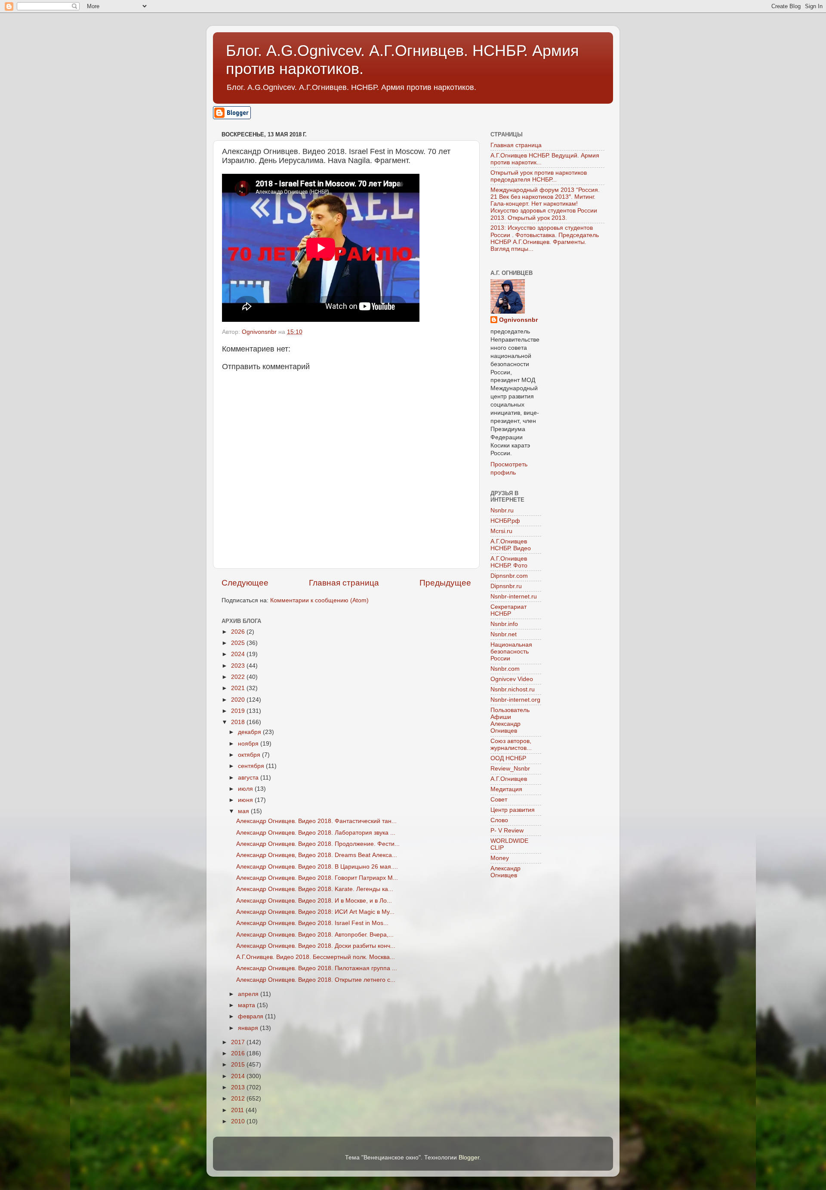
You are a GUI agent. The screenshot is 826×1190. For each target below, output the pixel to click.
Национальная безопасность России (511, 651)
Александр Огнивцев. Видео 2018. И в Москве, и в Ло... (314, 900)
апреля (249, 994)
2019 (239, 711)
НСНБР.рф (505, 521)
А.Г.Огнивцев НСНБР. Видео (510, 545)
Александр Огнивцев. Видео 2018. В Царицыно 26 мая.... (317, 866)
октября (250, 755)
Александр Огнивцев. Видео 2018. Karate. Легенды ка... (314, 889)
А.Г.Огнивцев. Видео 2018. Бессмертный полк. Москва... (315, 957)
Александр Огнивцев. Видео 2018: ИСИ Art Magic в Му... (315, 912)
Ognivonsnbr (518, 320)
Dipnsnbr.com (509, 576)
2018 (239, 722)
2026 (239, 632)
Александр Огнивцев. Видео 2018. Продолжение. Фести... (318, 844)
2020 (239, 700)
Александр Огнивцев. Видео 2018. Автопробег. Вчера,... (315, 934)
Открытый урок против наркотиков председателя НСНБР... (538, 176)
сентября (252, 766)
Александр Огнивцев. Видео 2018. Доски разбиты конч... (315, 946)
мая (244, 811)
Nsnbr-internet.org (515, 700)
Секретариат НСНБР (508, 610)
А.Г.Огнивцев (508, 779)
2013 (239, 1087)
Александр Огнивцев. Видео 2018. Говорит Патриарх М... (317, 878)
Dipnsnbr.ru (506, 586)
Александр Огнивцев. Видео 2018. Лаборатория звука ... (315, 832)
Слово (499, 820)
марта (247, 1005)
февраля (251, 1016)
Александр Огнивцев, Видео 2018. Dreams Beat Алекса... (316, 855)
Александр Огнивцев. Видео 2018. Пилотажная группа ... (316, 968)
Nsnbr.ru (502, 510)
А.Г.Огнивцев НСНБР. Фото (508, 562)
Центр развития (512, 810)
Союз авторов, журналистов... (511, 744)
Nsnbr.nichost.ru (512, 689)
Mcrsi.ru (501, 531)
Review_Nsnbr (510, 768)
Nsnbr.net (503, 634)
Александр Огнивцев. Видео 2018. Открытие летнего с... (315, 980)
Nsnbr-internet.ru (513, 596)
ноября (249, 743)
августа (249, 777)
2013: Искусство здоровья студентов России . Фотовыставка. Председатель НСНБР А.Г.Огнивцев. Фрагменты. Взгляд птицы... (544, 238)
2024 (239, 654)
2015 (239, 1064)
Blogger (469, 1157)
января (249, 1028)
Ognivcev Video (511, 679)
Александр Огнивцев (505, 872)
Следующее (245, 582)
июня (246, 800)
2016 (239, 1053)
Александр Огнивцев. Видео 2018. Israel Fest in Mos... (312, 923)
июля (246, 789)
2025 (239, 643)
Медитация (506, 789)
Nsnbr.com (505, 669)
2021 (239, 688)
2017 (239, 1042)
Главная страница (344, 582)
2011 (238, 1110)
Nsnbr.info (504, 624)
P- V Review (507, 830)
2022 (239, 677)
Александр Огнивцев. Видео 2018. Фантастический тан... (316, 821)
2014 (239, 1076)
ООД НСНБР (508, 758)
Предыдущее (445, 582)
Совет (498, 799)
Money (499, 858)
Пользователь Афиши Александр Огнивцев (510, 720)
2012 (239, 1098)
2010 (239, 1121)
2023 (239, 666)
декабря (250, 732)
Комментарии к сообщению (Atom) (319, 600)
